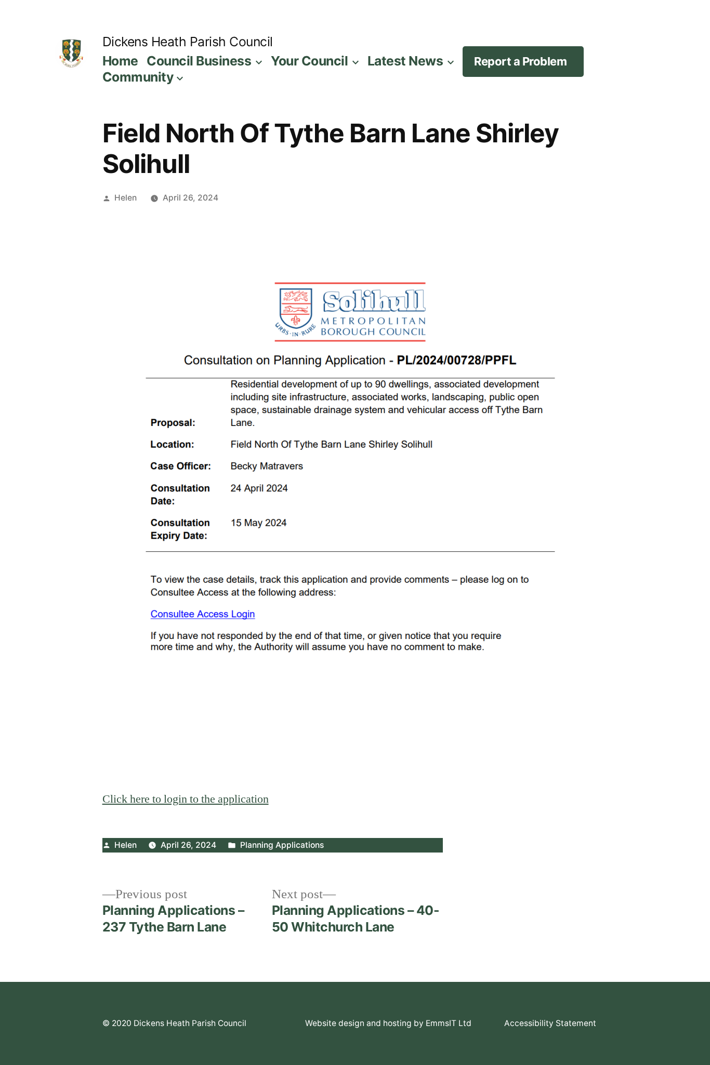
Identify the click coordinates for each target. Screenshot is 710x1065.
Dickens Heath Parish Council (187, 41)
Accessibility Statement (550, 1023)
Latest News (405, 61)
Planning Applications (282, 845)
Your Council (309, 61)
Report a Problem (520, 61)
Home (120, 61)
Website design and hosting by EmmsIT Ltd (388, 1023)
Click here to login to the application (185, 799)
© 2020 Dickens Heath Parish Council (174, 1023)
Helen (125, 198)
